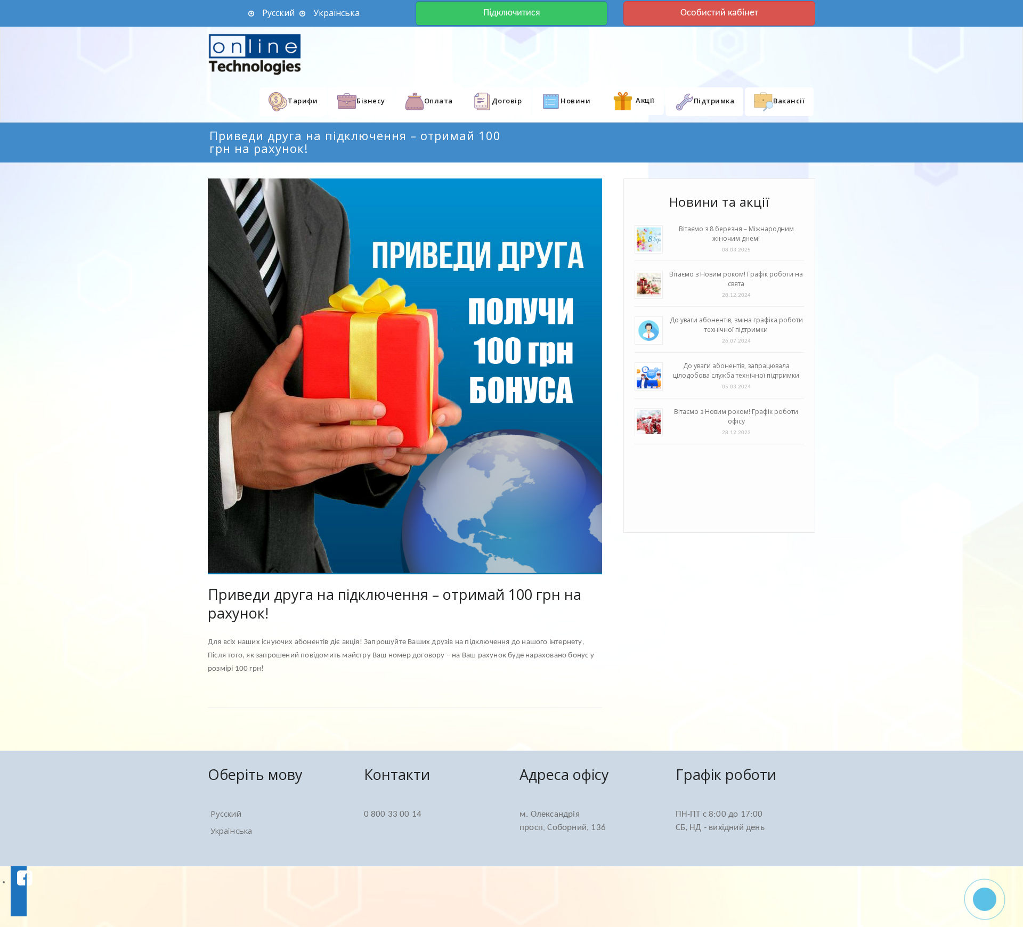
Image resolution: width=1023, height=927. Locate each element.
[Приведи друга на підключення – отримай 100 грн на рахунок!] (405, 376)
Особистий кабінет (719, 13)
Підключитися (511, 13)
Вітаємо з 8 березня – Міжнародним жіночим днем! (736, 233)
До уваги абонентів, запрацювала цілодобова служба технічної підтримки (736, 370)
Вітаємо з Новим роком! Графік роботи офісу (736, 416)
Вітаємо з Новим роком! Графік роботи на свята (736, 279)
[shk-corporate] (256, 54)
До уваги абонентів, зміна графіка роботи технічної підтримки (736, 324)
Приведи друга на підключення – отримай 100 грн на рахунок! (394, 603)
